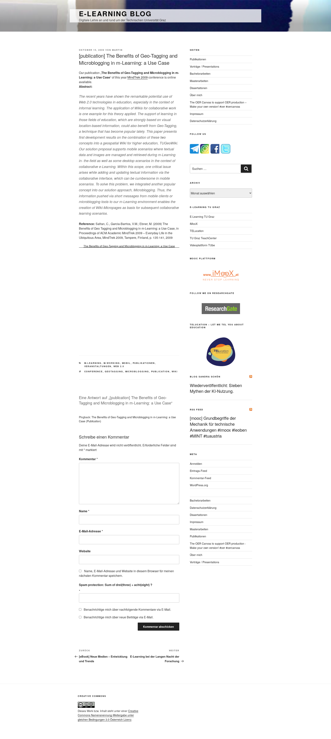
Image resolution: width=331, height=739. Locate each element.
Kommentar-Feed (200, 478)
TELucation (197, 231)
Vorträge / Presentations (204, 66)
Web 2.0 (118, 366)
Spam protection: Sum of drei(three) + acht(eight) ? (115, 585)
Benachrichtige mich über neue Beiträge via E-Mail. (118, 617)
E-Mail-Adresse (91, 531)
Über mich (196, 95)
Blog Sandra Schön (205, 376)
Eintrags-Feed (198, 471)
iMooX (193, 224)
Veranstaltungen (97, 366)
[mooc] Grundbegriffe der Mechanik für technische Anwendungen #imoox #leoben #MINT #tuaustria (218, 427)
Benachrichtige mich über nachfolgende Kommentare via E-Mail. (127, 609)
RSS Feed (196, 409)
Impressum (196, 114)
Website (85, 551)
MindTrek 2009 (137, 77)
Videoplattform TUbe (202, 245)
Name (84, 511)
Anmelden (196, 464)
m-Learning (93, 363)
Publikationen (144, 363)
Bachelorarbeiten (200, 73)
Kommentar (88, 459)
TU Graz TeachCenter (203, 238)
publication (160, 371)
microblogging (137, 371)
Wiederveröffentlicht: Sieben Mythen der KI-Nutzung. (216, 388)
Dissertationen (198, 88)
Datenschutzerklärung (203, 121)
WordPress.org (199, 485)
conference (93, 371)
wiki (175, 371)
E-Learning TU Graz (202, 217)
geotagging (114, 371)
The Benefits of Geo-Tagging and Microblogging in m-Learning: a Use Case (129, 246)
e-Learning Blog (115, 13)
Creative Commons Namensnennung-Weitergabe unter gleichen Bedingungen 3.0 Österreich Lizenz (108, 715)
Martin (117, 49)
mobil (126, 363)
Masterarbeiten (199, 81)
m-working (112, 363)
